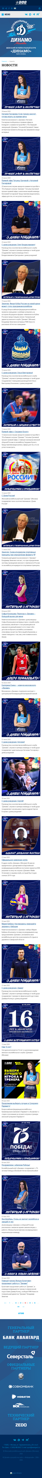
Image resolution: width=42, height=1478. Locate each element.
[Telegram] (34, 14)
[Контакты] (3, 8)
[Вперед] (23, 1307)
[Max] (30, 14)
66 (34, 1303)
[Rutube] (38, 14)
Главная (4, 61)
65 (30, 1303)
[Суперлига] (21, 3)
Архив (21, 1313)
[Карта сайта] (6, 8)
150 (18, 1307)
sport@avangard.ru (33, 1447)
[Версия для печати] (12, 8)
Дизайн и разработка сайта (13, 1457)
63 (20, 1303)
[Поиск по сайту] (9, 8)
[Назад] (5, 1303)
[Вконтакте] (26, 14)
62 (16, 1303)
